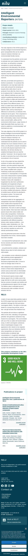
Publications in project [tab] (13, 392)
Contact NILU (22, 554)
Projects (6, 8)
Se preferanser (14, 550)
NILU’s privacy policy (15, 554)
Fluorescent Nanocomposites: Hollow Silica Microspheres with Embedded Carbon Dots (12, 431)
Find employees (6, 494)
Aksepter (14, 542)
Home (2, 8)
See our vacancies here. (14, 522)
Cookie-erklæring (6, 553)
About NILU (5, 497)
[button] (26, 528)
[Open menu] (25, 3)
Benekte (14, 546)
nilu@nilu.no (9, 514)
